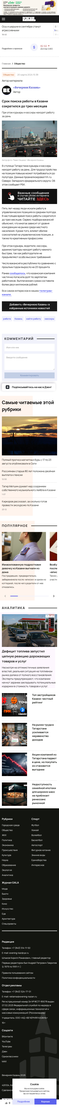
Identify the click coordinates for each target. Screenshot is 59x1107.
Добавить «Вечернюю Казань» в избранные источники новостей (29, 306)
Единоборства (38, 860)
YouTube (6, 1041)
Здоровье (7, 898)
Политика (7, 840)
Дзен (4, 1051)
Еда (4, 913)
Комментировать (29, 375)
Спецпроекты (9, 923)
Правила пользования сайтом (17, 972)
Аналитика (13, 608)
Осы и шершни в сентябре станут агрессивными (21, 28)
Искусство (7, 908)
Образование (9, 865)
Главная (6, 63)
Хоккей (35, 830)
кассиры (49, 318)
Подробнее (23, 1101)
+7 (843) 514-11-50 (21, 947)
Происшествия (10, 850)
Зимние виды (38, 855)
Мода (5, 888)
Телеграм (7, 1046)
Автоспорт (37, 845)
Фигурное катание (41, 850)
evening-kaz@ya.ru (19, 952)
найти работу (33, 318)
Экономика (8, 845)
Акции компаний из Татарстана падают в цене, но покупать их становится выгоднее (44, 762)
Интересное (37, 865)
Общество (19, 63)
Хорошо (45, 1101)
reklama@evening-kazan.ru (23, 996)
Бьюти (5, 893)
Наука (5, 860)
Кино (4, 903)
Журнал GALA (10, 882)
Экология (7, 870)
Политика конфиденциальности (18, 977)
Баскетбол (36, 840)
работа (7, 318)
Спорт (35, 819)
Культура (6, 855)
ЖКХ (4, 835)
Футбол (35, 825)
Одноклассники (10, 1056)
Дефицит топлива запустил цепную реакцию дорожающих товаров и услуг (26, 656)
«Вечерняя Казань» (26, 87)
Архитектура (8, 918)
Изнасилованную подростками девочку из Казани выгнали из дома (21, 568)
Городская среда (11, 825)
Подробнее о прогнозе (12, 49)
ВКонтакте (7, 1036)
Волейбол (36, 835)
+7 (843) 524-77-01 (21, 991)
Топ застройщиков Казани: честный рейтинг (43, 698)
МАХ (4, 1061)
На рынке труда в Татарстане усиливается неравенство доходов (43, 732)
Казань (18, 318)
